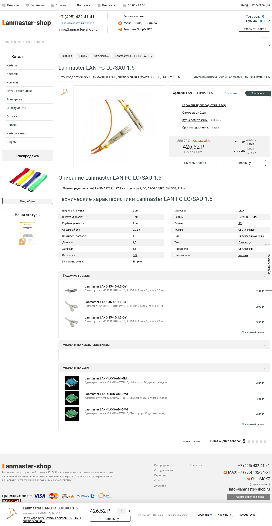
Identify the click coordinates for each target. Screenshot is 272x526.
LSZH (241, 210)
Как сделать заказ (177, 515)
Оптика (12, 116)
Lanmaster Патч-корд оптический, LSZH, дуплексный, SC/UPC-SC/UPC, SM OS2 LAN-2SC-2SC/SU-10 (154, 386)
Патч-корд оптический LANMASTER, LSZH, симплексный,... (52, 519)
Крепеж (12, 74)
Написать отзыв (191, 487)
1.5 (134, 248)
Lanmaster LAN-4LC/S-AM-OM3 (106, 440)
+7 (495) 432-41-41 (76, 16)
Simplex (137, 261)
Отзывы (158, 515)
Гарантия (37, 5)
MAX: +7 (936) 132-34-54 (140, 23)
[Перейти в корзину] (242, 19)
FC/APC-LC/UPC (248, 217)
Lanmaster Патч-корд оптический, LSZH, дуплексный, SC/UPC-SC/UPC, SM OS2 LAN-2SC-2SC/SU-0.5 (155, 355)
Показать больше (253, 332)
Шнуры (12, 142)
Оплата (60, 5)
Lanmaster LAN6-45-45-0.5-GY (106, 286)
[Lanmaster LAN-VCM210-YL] (27, 180)
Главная (67, 56)
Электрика (14, 99)
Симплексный (246, 229)
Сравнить (204, 514)
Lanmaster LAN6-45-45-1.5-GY (106, 317)
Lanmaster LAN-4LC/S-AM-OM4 (106, 455)
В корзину (244, 163)
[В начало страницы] (263, 514)
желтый (243, 255)
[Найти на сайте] (266, 42)
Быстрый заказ (195, 163)
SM (240, 223)
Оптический (245, 248)
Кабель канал (16, 133)
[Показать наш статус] (27, 233)
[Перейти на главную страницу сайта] (26, 23)
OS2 (135, 255)
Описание (144, 515)
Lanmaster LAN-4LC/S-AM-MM (106, 424)
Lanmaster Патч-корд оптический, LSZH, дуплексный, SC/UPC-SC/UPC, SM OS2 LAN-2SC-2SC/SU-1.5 (155, 371)
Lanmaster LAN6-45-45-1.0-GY (106, 302)
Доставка (83, 5)
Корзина (223, 514)
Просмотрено (247, 514)
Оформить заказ (254, 29)
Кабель (12, 65)
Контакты (109, 5)
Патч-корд (244, 242)
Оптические (101, 56)
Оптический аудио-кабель (254, 236)
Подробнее (27, 201)
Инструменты (16, 108)
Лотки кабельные (19, 91)
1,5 (134, 242)
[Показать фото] (64, 91)
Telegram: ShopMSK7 (137, 29)
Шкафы (12, 125)
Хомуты (12, 82)
